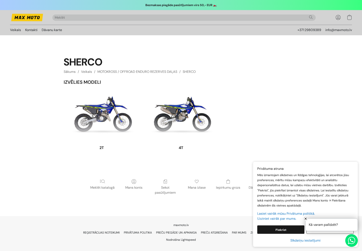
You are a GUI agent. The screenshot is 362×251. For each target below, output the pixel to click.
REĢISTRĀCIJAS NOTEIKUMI (101, 232)
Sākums (70, 71)
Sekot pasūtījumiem (165, 190)
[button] (27, 17)
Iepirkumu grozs (228, 187)
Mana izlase (197, 187)
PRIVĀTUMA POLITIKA (138, 232)
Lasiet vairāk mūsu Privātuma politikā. (286, 213)
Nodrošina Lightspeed (181, 240)
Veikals (15, 30)
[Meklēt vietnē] (311, 17)
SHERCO (189, 71)
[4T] (181, 116)
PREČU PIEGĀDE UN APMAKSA (176, 232)
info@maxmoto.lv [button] (338, 30)
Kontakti (31, 30)
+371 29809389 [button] (309, 30)
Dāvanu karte (52, 30)
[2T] (102, 116)
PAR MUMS (239, 232)
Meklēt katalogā (102, 187)
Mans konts (133, 187)
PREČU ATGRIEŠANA (214, 232)
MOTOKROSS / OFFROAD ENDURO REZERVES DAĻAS (137, 71)
